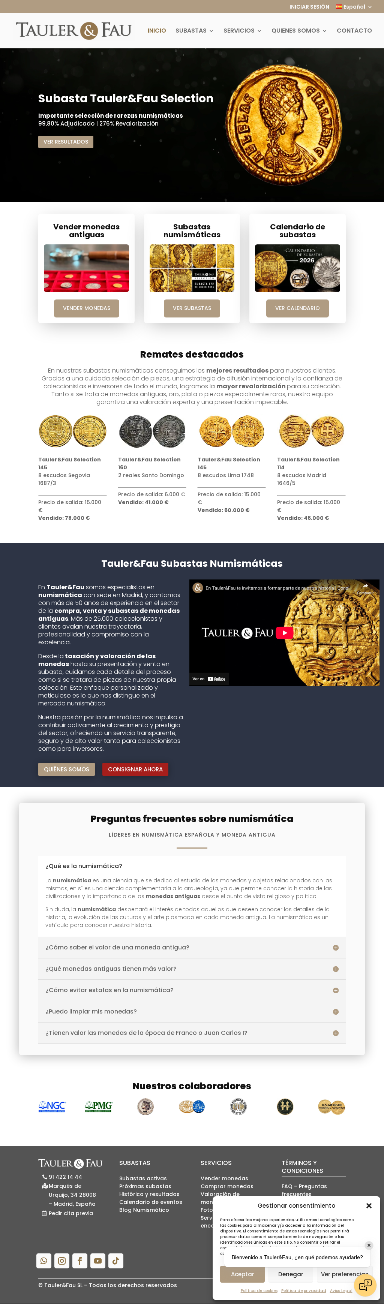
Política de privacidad (303, 1291)
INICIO (157, 31)
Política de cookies (259, 1291)
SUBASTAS (191, 31)
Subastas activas (143, 1178)
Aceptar (242, 1274)
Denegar (290, 1274)
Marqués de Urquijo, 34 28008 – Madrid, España (72, 1195)
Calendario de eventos (150, 1202)
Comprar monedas (227, 1186)
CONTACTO (354, 31)
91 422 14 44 (65, 1177)
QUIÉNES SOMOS (66, 769)
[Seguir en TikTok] (115, 1260)
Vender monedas (224, 1178)
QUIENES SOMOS (296, 31)
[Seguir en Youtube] (97, 1260)
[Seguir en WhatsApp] (43, 1260)
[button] (369, 1206)
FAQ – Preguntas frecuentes (304, 1190)
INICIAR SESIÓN (309, 7)
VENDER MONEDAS (86, 308)
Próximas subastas (145, 1186)
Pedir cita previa (71, 1213)
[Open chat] (365, 1285)
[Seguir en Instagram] (61, 1260)
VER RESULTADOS (66, 141)
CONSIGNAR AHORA (135, 769)
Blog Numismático (144, 1210)
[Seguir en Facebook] (79, 1260)
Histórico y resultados (149, 1194)
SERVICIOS (239, 31)
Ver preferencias (345, 1274)
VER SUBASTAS (192, 308)
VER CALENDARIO (297, 308)
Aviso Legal (341, 1291)
